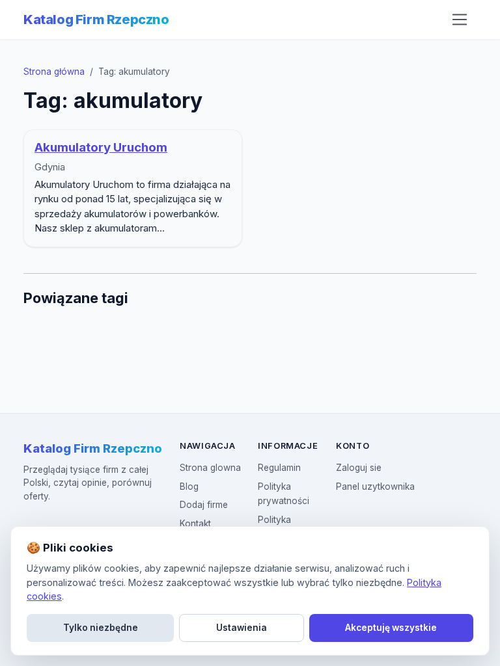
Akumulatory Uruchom (101, 147)
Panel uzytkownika (375, 486)
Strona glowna (210, 467)
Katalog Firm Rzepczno (96, 19)
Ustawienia (241, 627)
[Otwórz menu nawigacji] (460, 19)
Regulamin (279, 467)
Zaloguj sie (359, 467)
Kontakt (195, 523)
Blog (189, 486)
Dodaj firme (204, 505)
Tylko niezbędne (100, 627)
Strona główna (54, 71)
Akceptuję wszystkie (391, 627)
